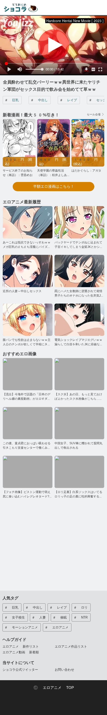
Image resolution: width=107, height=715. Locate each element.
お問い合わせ (64, 669)
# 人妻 (38, 617)
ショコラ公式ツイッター (20, 669)
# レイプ (68, 100)
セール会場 (94, 114)
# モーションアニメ (21, 627)
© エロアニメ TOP (53, 687)
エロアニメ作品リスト (71, 646)
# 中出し (39, 100)
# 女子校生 (14, 617)
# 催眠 (59, 617)
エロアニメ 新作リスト (20, 646)
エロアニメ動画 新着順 (20, 652)
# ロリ (80, 607)
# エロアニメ (56, 627)
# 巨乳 (11, 100)
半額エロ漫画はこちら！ (53, 186)
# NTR (80, 617)
